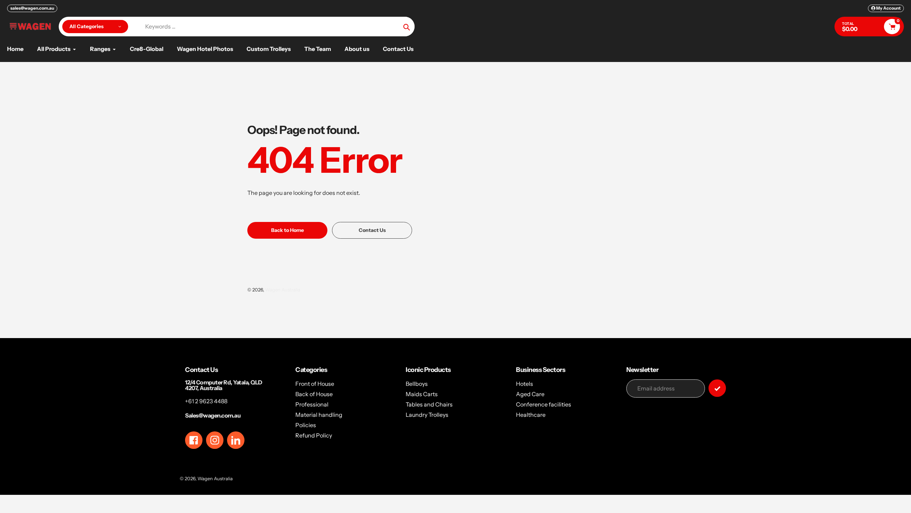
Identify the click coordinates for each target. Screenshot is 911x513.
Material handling (318, 414)
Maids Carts (422, 394)
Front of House (314, 383)
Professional (311, 404)
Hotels (524, 383)
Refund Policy (313, 435)
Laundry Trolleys (427, 414)
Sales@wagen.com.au (213, 415)
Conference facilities (543, 404)
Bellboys (417, 383)
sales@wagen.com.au (32, 8)
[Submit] (717, 388)
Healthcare (531, 414)
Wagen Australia (282, 289)
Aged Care (530, 394)
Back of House (314, 394)
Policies (305, 425)
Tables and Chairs (429, 404)
